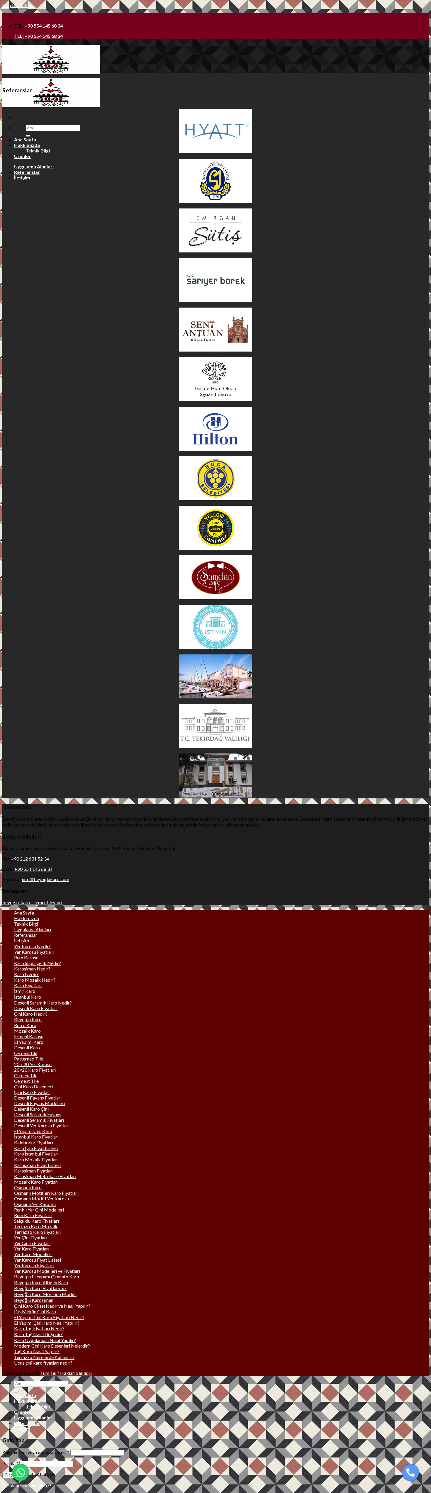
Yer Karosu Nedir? (32, 946)
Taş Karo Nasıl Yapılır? (37, 1351)
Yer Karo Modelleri (33, 1254)
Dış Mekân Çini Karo (35, 1311)
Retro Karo (25, 1025)
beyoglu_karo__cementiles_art (32, 902)
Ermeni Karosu (28, 1036)
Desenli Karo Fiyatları (35, 1008)
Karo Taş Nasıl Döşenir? (38, 1334)
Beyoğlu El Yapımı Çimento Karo (46, 1276)
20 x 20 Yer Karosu (33, 1064)
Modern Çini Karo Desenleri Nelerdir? (52, 1345)
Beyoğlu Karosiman (33, 1300)
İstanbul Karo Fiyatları (36, 1136)
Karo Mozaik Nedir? (34, 980)
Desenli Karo (27, 1047)
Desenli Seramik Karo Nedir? (43, 1002)
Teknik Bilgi (38, 150)
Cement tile (25, 1053)
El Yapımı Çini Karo (33, 1131)
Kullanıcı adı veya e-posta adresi (35, 1452)
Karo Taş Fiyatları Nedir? (39, 1328)
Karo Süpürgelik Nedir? (37, 963)
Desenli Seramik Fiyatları (39, 1120)
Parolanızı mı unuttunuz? (26, 1485)
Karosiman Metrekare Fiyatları (45, 1176)
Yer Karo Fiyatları (31, 1248)
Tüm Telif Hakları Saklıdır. (66, 1373)
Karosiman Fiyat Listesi (37, 1165)
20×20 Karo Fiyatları (35, 1070)
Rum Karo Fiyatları (33, 1215)
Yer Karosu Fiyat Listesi (37, 1260)
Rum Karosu (26, 957)
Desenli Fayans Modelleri (39, 1103)
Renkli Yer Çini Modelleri (39, 1209)
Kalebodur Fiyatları (33, 1142)
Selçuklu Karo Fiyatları (36, 1221)
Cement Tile (26, 1081)
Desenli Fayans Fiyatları (38, 1097)
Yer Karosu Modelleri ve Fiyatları (47, 1271)
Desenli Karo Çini (31, 1109)
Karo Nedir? (26, 974)
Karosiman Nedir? (32, 968)
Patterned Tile (28, 1058)
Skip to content (17, 5)
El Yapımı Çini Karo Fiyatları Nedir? (49, 1317)
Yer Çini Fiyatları (30, 1237)
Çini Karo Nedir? (30, 1014)
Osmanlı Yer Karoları (35, 1204)
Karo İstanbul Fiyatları (36, 1153)
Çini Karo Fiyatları (32, 1092)
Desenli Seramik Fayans (37, 1114)
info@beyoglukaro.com (45, 879)
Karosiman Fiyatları (33, 1170)
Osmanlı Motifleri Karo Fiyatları (46, 1193)
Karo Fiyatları (28, 985)
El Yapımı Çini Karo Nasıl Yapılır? (46, 1323)
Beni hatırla (41, 1474)
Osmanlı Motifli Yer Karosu (41, 1198)
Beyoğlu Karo (28, 1019)
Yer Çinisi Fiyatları (32, 1243)
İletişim (22, 177)
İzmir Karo (24, 991)
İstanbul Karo (27, 997)
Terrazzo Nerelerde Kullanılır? (44, 1357)
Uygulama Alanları (34, 166)
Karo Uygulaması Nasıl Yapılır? (45, 1340)
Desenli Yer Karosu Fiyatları (41, 1125)
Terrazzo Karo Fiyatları (37, 1232)
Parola (10, 1463)
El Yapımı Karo (28, 1042)
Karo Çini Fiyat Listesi (36, 1148)
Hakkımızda (27, 145)
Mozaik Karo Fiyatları (36, 1182)
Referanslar (27, 172)
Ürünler (22, 156)
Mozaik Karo (27, 1031)
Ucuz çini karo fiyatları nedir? (43, 1362)
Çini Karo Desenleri (33, 1086)
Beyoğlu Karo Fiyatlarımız (40, 1288)
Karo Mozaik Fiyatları (36, 1159)
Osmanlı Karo (28, 1187)
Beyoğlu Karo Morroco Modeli (45, 1294)
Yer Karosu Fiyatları (34, 952)
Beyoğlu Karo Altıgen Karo (41, 1282)
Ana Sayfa (25, 139)
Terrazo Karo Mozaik (35, 1226)
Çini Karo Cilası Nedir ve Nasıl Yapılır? (52, 1306)
